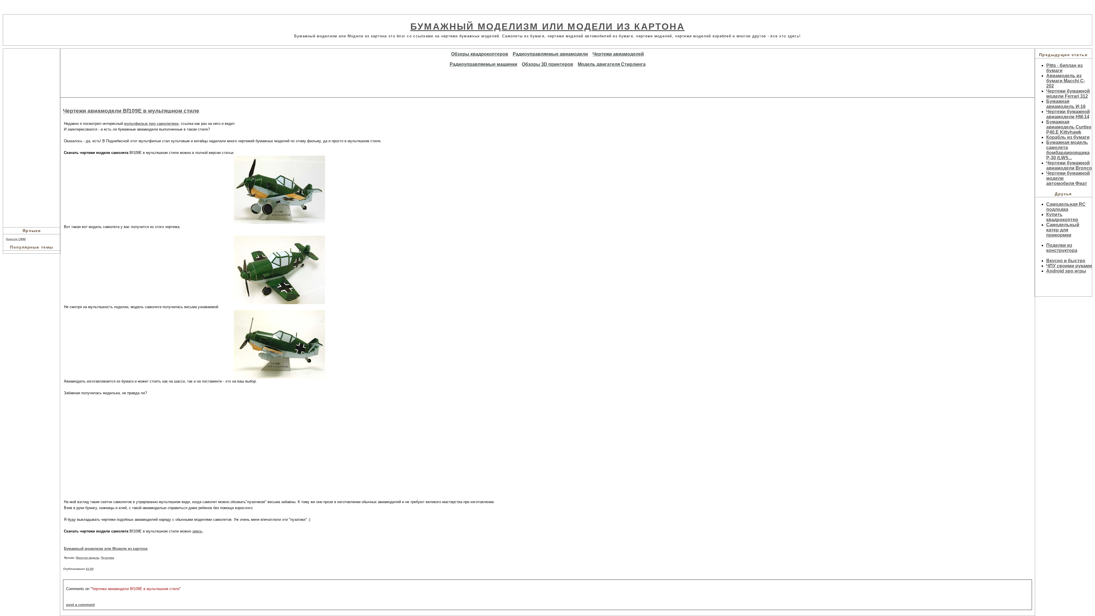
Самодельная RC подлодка (1066, 207)
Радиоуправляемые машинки (483, 64)
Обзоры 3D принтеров (547, 64)
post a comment (80, 605)
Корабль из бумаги (1068, 137)
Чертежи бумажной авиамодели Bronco (1069, 165)
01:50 (90, 568)
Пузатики (107, 557)
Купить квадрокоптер (1062, 217)
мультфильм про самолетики (151, 123)
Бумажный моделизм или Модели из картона (547, 26)
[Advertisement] (31, 137)
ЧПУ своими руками (1069, 265)
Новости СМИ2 (16, 239)
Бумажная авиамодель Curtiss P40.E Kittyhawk (1068, 127)
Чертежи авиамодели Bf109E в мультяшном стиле (131, 111)
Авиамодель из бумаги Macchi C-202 (1065, 80)
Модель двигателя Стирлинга (612, 64)
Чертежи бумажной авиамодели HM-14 (1068, 114)
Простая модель (87, 557)
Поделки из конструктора (1061, 248)
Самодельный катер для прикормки (1062, 229)
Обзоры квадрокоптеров (479, 54)
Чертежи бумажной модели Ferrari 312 (1068, 94)
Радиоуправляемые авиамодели (550, 54)
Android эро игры (1066, 271)
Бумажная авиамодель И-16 (1066, 104)
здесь (197, 531)
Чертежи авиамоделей (618, 54)
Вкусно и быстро (1065, 260)
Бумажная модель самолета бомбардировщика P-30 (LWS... (1068, 150)
